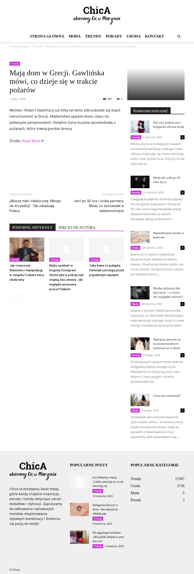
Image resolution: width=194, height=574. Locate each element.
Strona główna (47, 36)
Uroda (134, 36)
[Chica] (97, 15)
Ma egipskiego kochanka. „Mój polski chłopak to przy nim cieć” (108, 537)
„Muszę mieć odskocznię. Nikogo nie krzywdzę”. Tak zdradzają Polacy (35, 206)
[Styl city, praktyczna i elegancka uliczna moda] (140, 126)
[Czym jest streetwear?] (140, 400)
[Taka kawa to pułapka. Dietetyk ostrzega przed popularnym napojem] (106, 249)
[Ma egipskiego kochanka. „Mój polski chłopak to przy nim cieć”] (79, 537)
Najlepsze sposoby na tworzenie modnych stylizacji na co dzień (167, 344)
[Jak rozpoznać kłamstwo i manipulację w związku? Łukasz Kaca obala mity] (26, 249)
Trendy (93, 36)
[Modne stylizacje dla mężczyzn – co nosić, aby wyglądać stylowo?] (140, 292)
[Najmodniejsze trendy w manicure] (140, 237)
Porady (114, 36)
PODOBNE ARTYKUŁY (32, 227)
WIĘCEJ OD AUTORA (77, 227)
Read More (31, 141)
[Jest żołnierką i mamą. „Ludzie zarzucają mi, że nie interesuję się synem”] (79, 482)
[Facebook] (14, 172)
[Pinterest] (36, 172)
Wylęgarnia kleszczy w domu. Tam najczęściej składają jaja (105, 509)
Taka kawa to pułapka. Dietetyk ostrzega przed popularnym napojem (106, 270)
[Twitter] (25, 172)
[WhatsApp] (47, 172)
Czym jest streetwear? (167, 395)
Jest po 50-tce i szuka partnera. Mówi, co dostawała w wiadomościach (99, 206)
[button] (179, 36)
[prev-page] (12, 299)
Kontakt (154, 36)
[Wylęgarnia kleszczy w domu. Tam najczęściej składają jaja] (79, 509)
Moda (75, 36)
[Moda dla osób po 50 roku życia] (140, 182)
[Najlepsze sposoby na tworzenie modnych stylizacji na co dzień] (140, 343)
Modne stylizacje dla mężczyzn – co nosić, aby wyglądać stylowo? (168, 292)
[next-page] (20, 299)
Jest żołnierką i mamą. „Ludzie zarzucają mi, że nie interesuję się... (108, 482)
